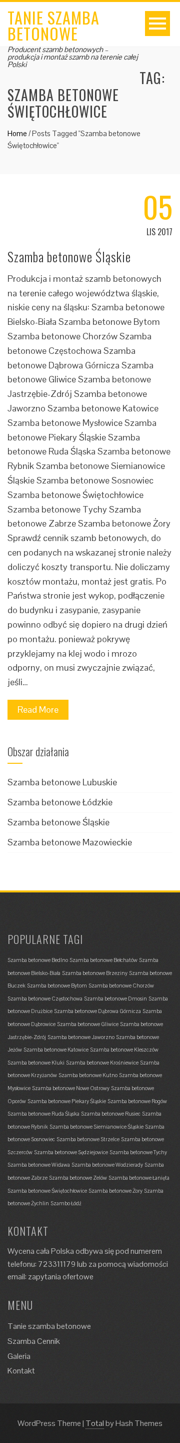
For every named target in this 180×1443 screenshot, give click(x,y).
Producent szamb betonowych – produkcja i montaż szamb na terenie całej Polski (73, 57)
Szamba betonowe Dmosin (115, 998)
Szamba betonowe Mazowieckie (70, 842)
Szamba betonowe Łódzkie (60, 802)
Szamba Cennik (34, 1341)
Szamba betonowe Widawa (39, 1164)
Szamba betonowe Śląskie (69, 256)
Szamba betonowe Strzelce (88, 1139)
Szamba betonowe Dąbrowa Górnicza (97, 1011)
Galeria (19, 1356)
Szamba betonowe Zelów (78, 1177)
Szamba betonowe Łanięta (139, 1177)
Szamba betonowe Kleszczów (124, 1049)
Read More (38, 709)
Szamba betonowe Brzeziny (95, 973)
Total (95, 1423)
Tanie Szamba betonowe (54, 25)
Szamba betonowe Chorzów (121, 985)
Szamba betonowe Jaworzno (81, 1037)
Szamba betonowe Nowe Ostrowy (71, 1088)
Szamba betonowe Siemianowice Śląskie (97, 1126)
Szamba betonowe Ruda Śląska (44, 1113)
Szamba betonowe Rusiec (110, 1113)
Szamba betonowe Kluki (36, 1062)
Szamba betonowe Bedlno (38, 960)
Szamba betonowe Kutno (88, 1075)
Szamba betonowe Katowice (56, 1049)
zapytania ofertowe (61, 1276)
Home (17, 133)
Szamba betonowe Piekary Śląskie (67, 1101)
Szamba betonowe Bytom (57, 985)
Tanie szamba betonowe (49, 1326)
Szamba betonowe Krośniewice (102, 1062)
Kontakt (21, 1370)
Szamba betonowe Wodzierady (107, 1164)
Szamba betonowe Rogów (137, 1101)
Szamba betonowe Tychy (138, 1152)
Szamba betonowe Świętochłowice (47, 1190)
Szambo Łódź (66, 1203)
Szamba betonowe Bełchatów (104, 960)
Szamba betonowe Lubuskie (62, 782)
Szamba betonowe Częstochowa (45, 998)
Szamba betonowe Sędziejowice (71, 1152)
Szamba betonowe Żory (115, 1190)
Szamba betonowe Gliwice (87, 1024)
